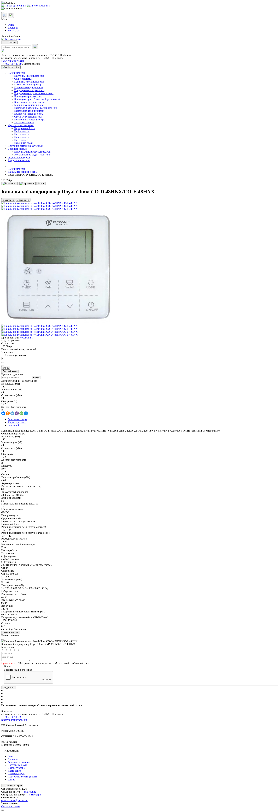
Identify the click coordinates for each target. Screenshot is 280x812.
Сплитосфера (33, 794)
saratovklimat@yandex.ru (14, 719)
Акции (11, 779)
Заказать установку (15, 355)
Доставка (13, 27)
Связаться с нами (17, 765)
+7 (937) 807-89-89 (11, 63)
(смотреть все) (29, 380)
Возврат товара (16, 767)
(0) (13, 343)
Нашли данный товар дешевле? (18, 349)
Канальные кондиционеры (22, 171)
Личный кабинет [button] (10, 36)
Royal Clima (26, 337)
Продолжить (9, 687)
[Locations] (4, 15)
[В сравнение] (27, 183)
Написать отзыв (10, 632)
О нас (11, 24)
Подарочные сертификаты (22, 776)
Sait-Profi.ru (30, 791)
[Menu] (2, 12)
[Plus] (2, 362)
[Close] (2, 639)
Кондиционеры (16, 168)
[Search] (35, 46)
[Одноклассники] (8, 413)
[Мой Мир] (26, 413)
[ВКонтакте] (3, 413)
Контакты (13, 30)
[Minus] (2, 365)
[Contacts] (11, 15)
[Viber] (17, 413)
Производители (16, 773)
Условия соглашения (19, 762)
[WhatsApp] (21, 413)
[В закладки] (9, 183)
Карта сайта (14, 770)
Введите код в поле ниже (18, 669)
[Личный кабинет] (140, 8)
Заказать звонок (31, 63)
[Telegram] (12, 413)
